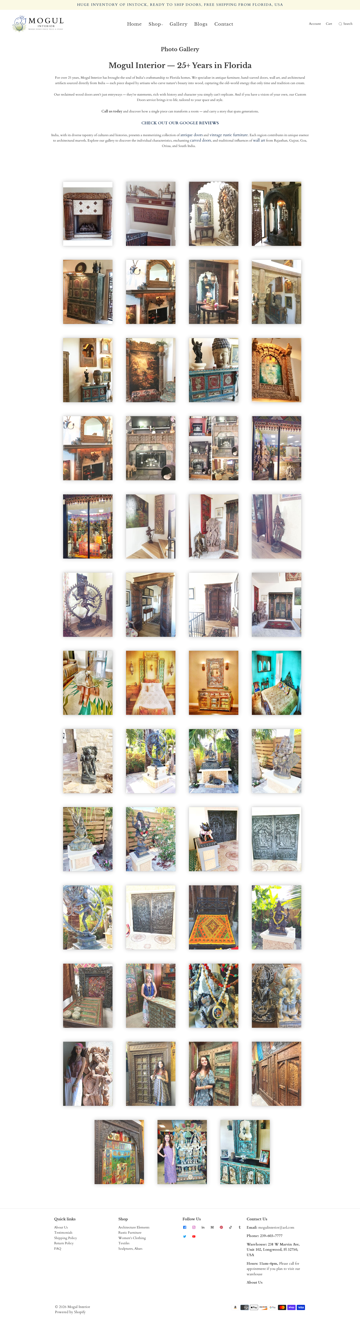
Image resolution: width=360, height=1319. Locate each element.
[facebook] (184, 1227)
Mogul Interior (79, 1306)
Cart (329, 23)
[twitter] (184, 1236)
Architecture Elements (133, 1227)
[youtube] (193, 1236)
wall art (259, 140)
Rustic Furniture (129, 1232)
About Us (61, 1227)
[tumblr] (239, 1227)
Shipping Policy (65, 1238)
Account (315, 23)
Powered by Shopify (70, 1312)
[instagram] (193, 1227)
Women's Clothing (132, 1238)
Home (134, 24)
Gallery (179, 24)
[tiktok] (230, 1227)
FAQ (57, 1248)
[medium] (212, 1227)
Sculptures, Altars (130, 1248)
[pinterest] (221, 1227)
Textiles (123, 1243)
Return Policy (64, 1243)
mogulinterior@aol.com (276, 1227)
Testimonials (63, 1232)
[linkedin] (203, 1227)
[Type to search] (338, 24)
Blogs (201, 24)
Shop (155, 24)
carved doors (200, 140)
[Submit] (339, 24)
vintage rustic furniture (229, 135)
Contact (223, 24)
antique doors (191, 135)
